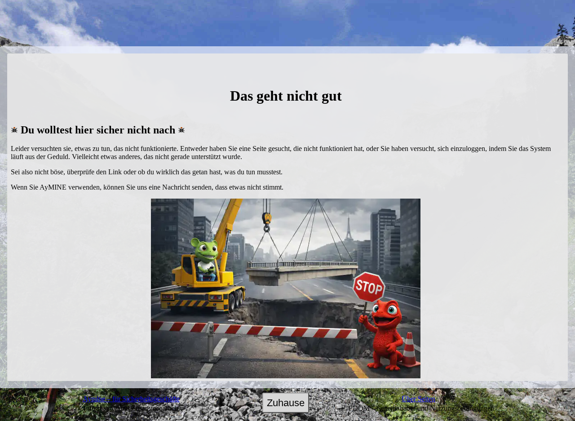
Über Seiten (418, 399)
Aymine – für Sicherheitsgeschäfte (131, 399)
